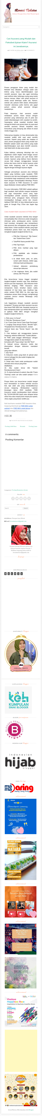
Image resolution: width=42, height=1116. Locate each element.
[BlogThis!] (7, 416)
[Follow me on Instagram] (25, 498)
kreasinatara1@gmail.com (18, 521)
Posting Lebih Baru (10, 426)
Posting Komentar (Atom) (20, 490)
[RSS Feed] (29, 498)
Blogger (31, 1110)
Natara (12, 50)
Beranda (22, 426)
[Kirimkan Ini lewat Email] (5, 416)
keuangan (29, 420)
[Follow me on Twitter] (17, 498)
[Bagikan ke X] (9, 416)
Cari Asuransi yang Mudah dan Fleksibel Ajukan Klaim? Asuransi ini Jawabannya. (21, 42)
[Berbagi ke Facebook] (11, 416)
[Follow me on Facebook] (13, 498)
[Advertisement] (21, 1051)
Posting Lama (33, 426)
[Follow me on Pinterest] (21, 498)
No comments (30, 50)
